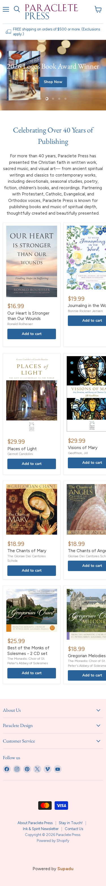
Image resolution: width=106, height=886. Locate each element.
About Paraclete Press (35, 823)
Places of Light (22, 448)
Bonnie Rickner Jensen (85, 311)
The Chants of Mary (26, 550)
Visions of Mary (83, 447)
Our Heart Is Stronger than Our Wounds (28, 316)
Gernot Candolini (20, 454)
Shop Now (53, 81)
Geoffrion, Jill (78, 453)
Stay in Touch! (71, 823)
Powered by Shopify (53, 841)
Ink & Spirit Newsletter (41, 829)
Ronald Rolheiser (20, 324)
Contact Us (74, 829)
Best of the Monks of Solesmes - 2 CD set (28, 650)
